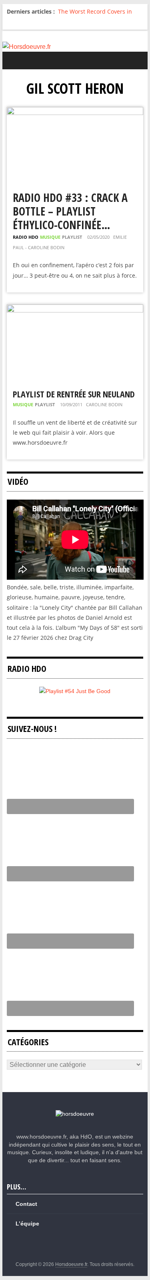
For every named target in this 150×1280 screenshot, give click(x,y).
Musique (50, 237)
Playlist (72, 237)
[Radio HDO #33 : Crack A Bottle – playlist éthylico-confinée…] (75, 112)
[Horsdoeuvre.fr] (75, 47)
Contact (26, 1204)
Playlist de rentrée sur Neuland (74, 394)
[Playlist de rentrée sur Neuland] (75, 309)
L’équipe (27, 1223)
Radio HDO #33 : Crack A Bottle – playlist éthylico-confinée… (70, 211)
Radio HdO (25, 237)
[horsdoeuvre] (75, 1114)
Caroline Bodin (104, 404)
